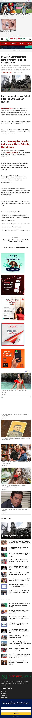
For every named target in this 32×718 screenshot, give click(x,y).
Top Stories (12, 43)
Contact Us (4, 695)
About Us (3, 691)
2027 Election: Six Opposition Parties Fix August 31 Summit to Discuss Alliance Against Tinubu (19, 612)
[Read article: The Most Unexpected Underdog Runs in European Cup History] (4, 650)
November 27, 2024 (18, 72)
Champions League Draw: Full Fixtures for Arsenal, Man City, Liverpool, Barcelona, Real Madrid (19, 618)
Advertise (3, 693)
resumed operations (12, 152)
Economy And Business (10, 54)
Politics (21, 43)
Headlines (4, 43)
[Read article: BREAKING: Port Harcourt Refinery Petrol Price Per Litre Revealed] (16, 532)
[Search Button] (30, 39)
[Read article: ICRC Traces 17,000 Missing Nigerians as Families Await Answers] (4, 637)
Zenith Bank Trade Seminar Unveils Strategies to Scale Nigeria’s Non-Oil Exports (18, 662)
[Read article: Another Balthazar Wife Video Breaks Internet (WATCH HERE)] (4, 549)
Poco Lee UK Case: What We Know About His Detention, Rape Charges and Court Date (19, 568)
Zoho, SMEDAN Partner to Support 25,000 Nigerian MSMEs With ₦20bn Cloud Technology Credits (19, 656)
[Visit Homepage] (15, 39)
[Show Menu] (2, 39)
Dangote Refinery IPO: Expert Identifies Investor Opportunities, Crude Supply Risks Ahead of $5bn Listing (20, 643)
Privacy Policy (4, 697)
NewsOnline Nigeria (7, 72)
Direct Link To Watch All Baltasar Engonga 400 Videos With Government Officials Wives (19, 561)
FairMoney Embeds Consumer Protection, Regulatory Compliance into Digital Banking (19, 555)
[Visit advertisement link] (16, 47)
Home (2, 54)
